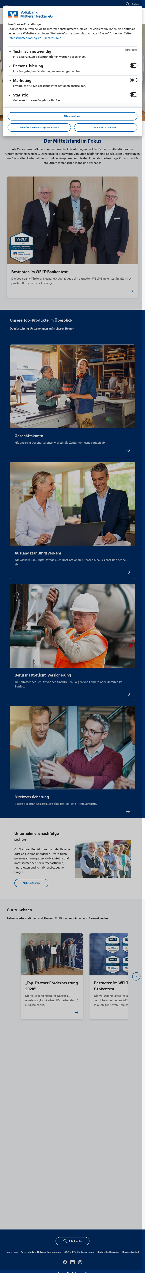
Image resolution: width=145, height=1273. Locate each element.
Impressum (51, 38)
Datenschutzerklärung (23, 38)
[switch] (133, 65)
